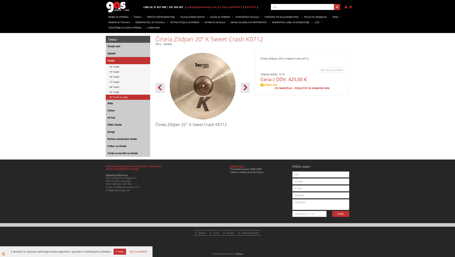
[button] (245, 88)
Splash (112, 53)
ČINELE (137, 17)
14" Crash (114, 66)
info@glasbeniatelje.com (202, 7)
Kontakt (230, 232)
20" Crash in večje (118, 97)
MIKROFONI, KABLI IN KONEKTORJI (290, 22)
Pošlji (341, 213)
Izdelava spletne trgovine (223, 253)
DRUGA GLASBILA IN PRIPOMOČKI (249, 22)
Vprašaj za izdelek (332, 70)
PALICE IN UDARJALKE (315, 17)
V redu (120, 251)
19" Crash (114, 92)
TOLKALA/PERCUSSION (192, 17)
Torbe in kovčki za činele (123, 153)
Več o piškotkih (138, 251)
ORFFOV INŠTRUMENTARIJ (161, 17)
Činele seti (114, 46)
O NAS (224, 7)
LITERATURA (153, 27)
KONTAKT (236, 7)
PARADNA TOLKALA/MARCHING (282, 17)
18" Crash (114, 87)
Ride (110, 103)
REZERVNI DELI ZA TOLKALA (150, 22)
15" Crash (114, 71)
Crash (111, 60)
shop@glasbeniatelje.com (125, 187)
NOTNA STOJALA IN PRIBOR (184, 22)
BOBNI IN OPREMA (118, 17)
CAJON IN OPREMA (220, 17)
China (111, 110)
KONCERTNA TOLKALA (247, 17)
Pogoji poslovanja (250, 232)
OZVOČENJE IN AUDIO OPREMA (124, 27)
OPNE (335, 17)
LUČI (317, 22)
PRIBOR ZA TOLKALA (119, 22)
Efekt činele (115, 124)
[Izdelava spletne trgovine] (239, 253)
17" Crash (114, 82)
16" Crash (114, 76)
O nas (216, 232)
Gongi (111, 131)
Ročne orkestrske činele (122, 139)
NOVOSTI (250, 7)
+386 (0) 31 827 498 (121, 184)
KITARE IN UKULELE (215, 22)
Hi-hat (111, 117)
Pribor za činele (117, 146)
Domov (202, 232)
